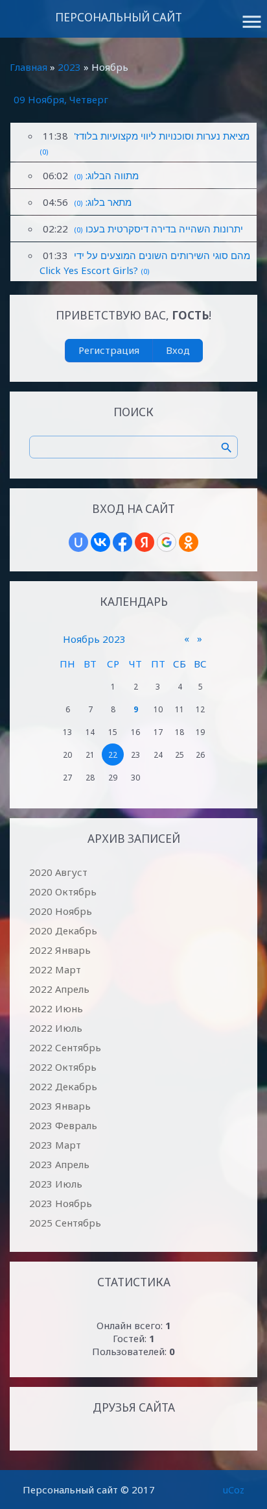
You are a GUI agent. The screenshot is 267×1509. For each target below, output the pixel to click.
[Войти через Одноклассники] (188, 542)
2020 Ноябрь (60, 910)
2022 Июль (55, 1027)
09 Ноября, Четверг (61, 99)
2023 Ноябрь (60, 1203)
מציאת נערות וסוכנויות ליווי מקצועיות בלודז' (162, 135)
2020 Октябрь (63, 891)
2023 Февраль (63, 1125)
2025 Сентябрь (65, 1222)
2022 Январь (60, 949)
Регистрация (108, 349)
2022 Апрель (59, 988)
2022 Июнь (56, 1008)
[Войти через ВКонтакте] (100, 542)
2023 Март (55, 1144)
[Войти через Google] (166, 542)
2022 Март (55, 969)
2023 (69, 66)
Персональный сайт (118, 17)
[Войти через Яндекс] (144, 542)
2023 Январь (60, 1105)
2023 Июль (55, 1183)
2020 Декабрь (63, 930)
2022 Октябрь (63, 1066)
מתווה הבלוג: (112, 175)
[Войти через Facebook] (122, 542)
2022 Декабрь (63, 1086)
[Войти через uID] (78, 542)
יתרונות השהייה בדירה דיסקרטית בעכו (164, 228)
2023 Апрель (59, 1164)
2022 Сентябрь (65, 1047)
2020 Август (58, 872)
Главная (28, 66)
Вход (178, 349)
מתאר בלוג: (109, 201)
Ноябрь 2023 (94, 638)
